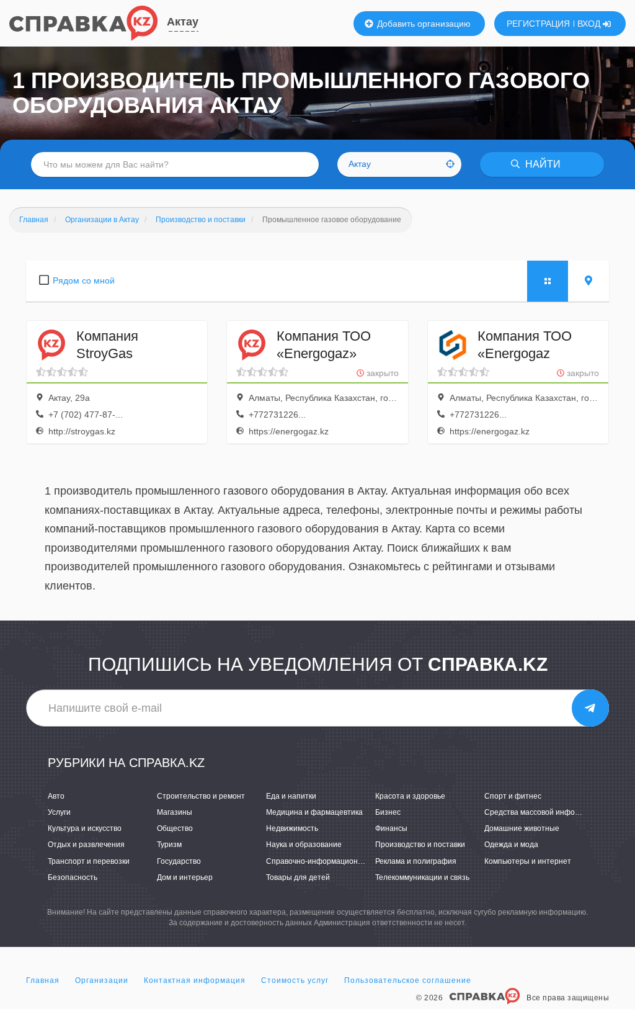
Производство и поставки (420, 844)
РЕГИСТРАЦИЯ (538, 24)
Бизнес (388, 812)
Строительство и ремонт (201, 796)
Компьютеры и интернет (527, 861)
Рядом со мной (84, 280)
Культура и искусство (85, 828)
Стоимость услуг (295, 980)
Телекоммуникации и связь (422, 877)
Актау (182, 22)
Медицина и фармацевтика (314, 812)
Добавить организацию (423, 24)
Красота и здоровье (410, 796)
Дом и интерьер (185, 877)
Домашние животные (521, 828)
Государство (179, 861)
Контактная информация (195, 980)
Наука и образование (304, 844)
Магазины (174, 812)
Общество (175, 828)
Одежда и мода (511, 844)
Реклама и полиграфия (415, 861)
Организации (101, 980)
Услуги (59, 812)
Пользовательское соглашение (407, 980)
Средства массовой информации (543, 812)
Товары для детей (298, 877)
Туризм (169, 844)
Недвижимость (292, 828)
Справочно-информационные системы (335, 861)
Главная (43, 980)
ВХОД (590, 24)
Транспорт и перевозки (89, 861)
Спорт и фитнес (512, 796)
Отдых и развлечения (86, 844)
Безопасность (72, 877)
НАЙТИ (542, 164)
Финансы (391, 828)
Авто (56, 796)
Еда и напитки (291, 796)
